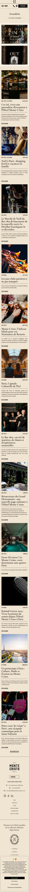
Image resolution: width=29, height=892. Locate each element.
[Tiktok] (8, 796)
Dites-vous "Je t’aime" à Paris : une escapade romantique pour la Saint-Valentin (13, 729)
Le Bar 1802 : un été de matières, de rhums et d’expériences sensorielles (13, 441)
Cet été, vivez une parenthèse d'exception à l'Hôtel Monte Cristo (14, 107)
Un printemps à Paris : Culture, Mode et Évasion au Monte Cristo (13, 672)
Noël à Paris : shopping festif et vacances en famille (13, 163)
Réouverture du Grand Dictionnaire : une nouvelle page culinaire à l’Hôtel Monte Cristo (14, 500)
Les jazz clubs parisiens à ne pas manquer (14, 280)
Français (13, 777)
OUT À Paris (9, 101)
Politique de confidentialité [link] (14, 887)
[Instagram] (5, 796)
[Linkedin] (12, 796)
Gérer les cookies (14, 813)
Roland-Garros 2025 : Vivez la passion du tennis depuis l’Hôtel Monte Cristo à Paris (12, 615)
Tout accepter (14, 878)
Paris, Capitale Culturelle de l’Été (11, 385)
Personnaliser (14, 884)
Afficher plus (14, 751)
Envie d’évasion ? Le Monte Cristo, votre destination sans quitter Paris (13, 561)
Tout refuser (14, 881)
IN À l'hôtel (4, 101)
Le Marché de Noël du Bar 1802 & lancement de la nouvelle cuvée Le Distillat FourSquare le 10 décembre (14, 224)
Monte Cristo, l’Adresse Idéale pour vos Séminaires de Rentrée (13, 331)
